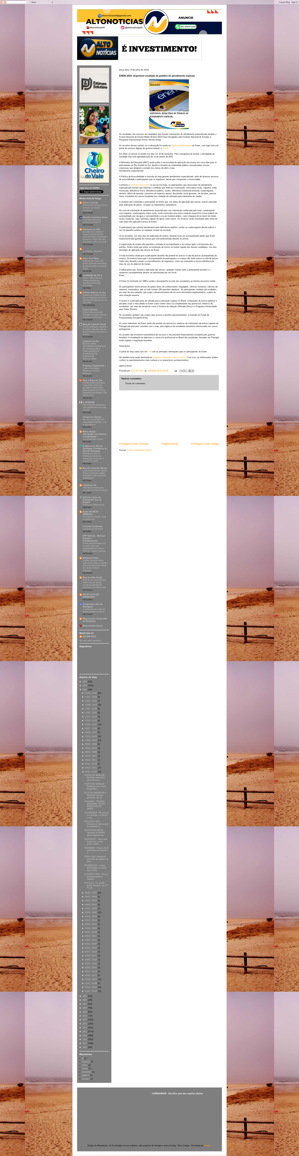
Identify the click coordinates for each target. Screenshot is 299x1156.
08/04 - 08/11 (91, 760)
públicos (85, 1075)
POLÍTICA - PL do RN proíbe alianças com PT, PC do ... (96, 885)
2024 (85, 689)
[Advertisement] (169, 416)
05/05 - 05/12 (91, 924)
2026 (85, 682)
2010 (85, 1047)
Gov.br (165, 148)
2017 (85, 1020)
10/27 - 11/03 (91, 728)
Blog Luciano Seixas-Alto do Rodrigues (95, 619)
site (149, 351)
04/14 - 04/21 (91, 936)
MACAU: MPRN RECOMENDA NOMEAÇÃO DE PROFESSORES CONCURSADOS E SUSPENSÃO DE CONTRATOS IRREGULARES (94, 351)
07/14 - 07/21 (91, 768)
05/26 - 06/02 (91, 912)
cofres (85, 1065)
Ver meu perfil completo (90, 640)
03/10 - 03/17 (91, 956)
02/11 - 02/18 (91, 971)
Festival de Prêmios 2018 (93, 505)
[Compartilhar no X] (186, 370)
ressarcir (86, 1079)
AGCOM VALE (89, 636)
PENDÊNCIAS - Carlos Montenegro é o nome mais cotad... (95, 867)
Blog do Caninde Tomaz (94, 324)
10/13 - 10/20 (91, 736)
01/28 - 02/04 (91, 979)
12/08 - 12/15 (91, 705)
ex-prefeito (86, 1072)
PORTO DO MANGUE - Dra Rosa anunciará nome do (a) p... (95, 777)
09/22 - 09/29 (91, 748)
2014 (85, 1031)
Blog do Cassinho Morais (95, 468)
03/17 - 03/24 (91, 952)
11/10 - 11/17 (91, 720)
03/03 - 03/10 (91, 960)
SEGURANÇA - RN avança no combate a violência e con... (96, 815)
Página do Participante (181, 145)
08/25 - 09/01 (91, 756)
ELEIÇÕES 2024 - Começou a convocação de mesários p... (96, 823)
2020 (85, 1008)
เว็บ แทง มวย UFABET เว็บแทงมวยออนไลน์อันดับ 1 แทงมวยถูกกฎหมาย (95, 422)
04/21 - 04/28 (91, 932)
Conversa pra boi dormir (93, 529)
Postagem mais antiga (205, 443)
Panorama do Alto (91, 229)
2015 (85, 1027)
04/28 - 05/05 (91, 928)
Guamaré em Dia (91, 341)
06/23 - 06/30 (91, 897)
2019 (85, 1012)
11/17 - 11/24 (91, 716)
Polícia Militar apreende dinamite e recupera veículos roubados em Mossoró (95, 314)
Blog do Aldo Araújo (92, 577)
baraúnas (86, 1061)
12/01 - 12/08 (91, 709)
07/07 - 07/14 (91, 772)
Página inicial (170, 443)
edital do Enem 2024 (139, 185)
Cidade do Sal (89, 485)
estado (85, 1068)
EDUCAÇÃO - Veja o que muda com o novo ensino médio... (95, 841)
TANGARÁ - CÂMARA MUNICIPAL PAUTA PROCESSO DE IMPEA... (94, 805)
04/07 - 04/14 (91, 940)
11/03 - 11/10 (91, 724)
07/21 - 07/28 (91, 764)
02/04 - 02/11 (91, 975)
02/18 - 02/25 (91, 967)
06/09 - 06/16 (91, 904)
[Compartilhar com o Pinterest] (192, 370)
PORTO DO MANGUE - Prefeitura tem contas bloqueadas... (95, 786)
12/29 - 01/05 (91, 693)
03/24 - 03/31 (91, 948)
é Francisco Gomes (92, 417)
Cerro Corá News (91, 258)
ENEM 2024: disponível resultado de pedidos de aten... (96, 859)
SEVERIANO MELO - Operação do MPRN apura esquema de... (94, 832)
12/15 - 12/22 (91, 701)
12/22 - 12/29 (91, 697)
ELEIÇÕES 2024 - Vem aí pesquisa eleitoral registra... (96, 876)
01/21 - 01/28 (91, 983)
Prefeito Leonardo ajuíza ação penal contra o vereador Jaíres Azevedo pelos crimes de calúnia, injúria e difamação (95, 565)
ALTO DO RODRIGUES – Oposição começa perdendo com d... (96, 795)
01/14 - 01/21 (91, 987)
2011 (85, 1043)
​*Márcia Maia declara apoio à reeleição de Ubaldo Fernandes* (95, 207)
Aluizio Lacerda (90, 202)
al (82, 1058)
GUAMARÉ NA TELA (92, 275)
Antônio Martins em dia (94, 292)
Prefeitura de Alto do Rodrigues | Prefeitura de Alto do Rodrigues (95, 448)
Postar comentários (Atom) (139, 450)
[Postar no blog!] (183, 370)
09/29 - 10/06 (91, 744)
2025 (85, 685)
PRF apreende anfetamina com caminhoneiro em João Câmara (94, 407)
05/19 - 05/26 (91, 916)
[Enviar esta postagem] (175, 371)
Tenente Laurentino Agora (95, 217)
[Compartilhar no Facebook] (189, 370)
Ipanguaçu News (91, 558)
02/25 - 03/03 (91, 963)
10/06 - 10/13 (91, 740)
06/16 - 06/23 (91, 900)
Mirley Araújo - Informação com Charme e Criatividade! (95, 434)
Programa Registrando (93, 366)
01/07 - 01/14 (91, 991)
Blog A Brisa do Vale (93, 380)
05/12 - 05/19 (91, 920)
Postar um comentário (135, 383)
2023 (85, 996)
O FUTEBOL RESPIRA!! (93, 251)
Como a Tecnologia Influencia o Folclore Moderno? (91, 370)
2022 (85, 1000)
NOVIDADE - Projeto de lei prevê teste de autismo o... (96, 850)
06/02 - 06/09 (91, 908)
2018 (85, 1016)
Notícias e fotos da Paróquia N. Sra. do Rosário (92, 499)
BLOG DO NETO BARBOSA (90, 513)
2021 (85, 1004)
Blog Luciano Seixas (93, 626)
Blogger (207, 1145)
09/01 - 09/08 (91, 752)
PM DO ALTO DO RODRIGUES (91, 595)
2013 (85, 1035)
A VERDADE (89, 402)
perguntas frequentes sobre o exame (169, 357)
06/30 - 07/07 (91, 893)
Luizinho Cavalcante (92, 526)
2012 (85, 1039)
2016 (85, 1024)
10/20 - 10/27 (91, 732)
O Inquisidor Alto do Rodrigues (92, 605)
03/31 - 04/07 (91, 944)
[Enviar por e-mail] (181, 370)
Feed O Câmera (90, 309)
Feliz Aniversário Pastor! (93, 439)
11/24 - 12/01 (91, 712)
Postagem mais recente (134, 443)
